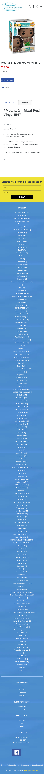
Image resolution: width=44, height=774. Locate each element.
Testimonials (22, 692)
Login (22, 726)
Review (25, 102)
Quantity (4, 71)
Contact (21, 695)
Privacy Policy (22, 706)
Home (22, 687)
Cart (22, 723)
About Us (22, 690)
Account (22, 720)
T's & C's (22, 709)
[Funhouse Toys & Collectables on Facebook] (16, 756)
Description (9, 102)
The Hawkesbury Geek (30, 770)
